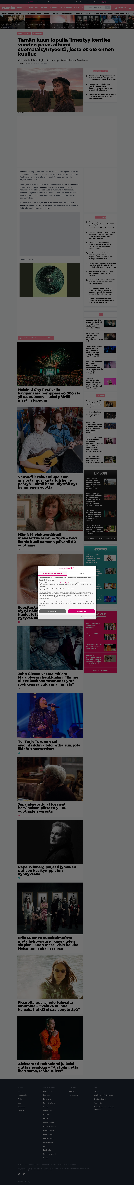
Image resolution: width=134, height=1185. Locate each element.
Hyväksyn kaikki (81, 611)
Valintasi (81, 573)
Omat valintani (52, 611)
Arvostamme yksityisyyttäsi (52, 573)
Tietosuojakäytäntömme (88, 617)
